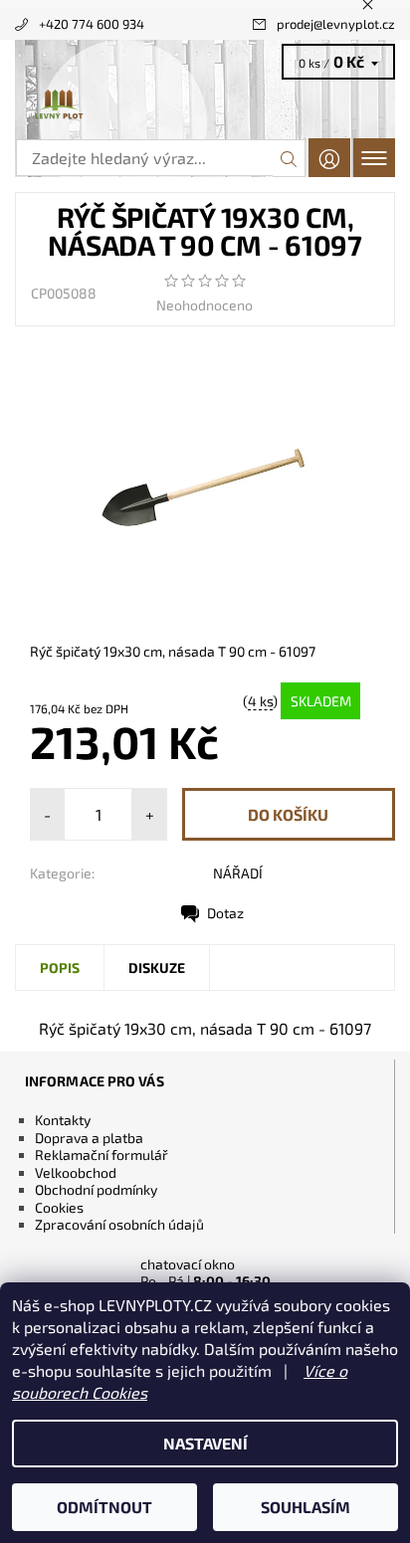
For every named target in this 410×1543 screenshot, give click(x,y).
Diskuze (156, 967)
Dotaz (225, 912)
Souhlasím (305, 1506)
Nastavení (205, 1443)
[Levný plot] (205, 105)
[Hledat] (289, 158)
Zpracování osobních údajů (119, 1224)
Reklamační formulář (101, 1154)
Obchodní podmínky (96, 1189)
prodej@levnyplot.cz (336, 24)
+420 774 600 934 (91, 24)
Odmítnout (104, 1506)
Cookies (59, 1207)
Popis (60, 967)
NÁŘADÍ (238, 873)
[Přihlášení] (329, 157)
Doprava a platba (89, 1137)
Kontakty (63, 1119)
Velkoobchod (75, 1172)
